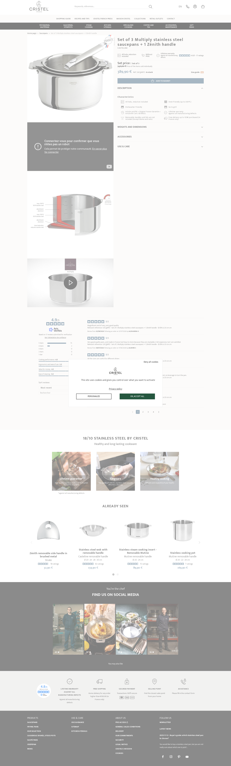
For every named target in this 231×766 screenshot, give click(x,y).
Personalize (94, 396)
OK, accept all (137, 396)
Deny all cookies (150, 362)
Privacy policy (115, 389)
